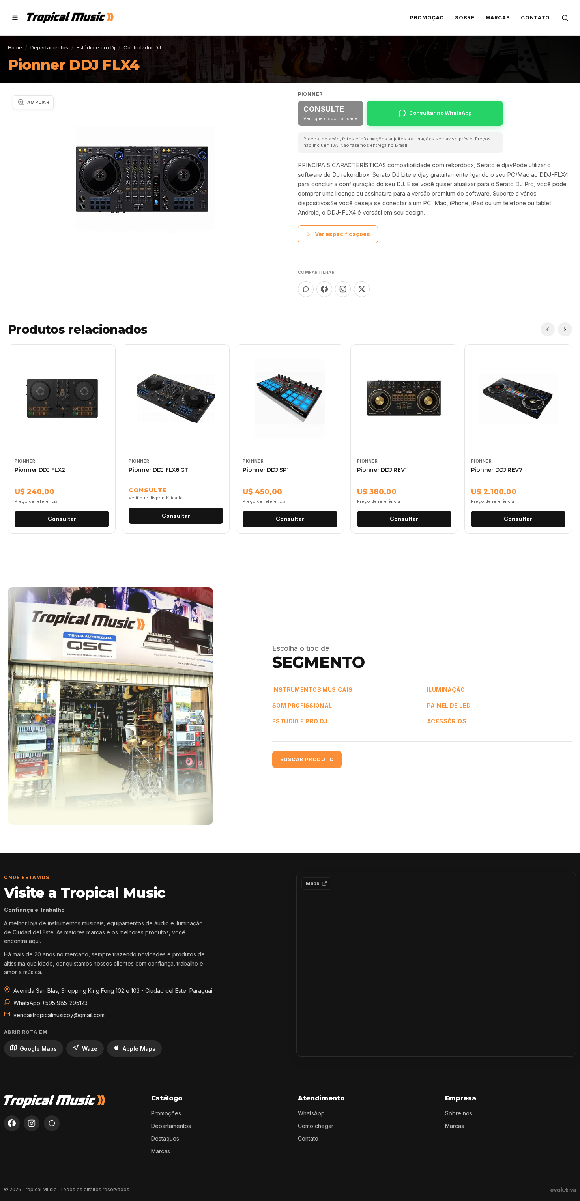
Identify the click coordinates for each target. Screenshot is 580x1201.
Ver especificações (342, 234)
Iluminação (446, 689)
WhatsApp (311, 1113)
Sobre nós (458, 1113)
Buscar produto (307, 759)
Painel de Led (449, 705)
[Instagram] (31, 1123)
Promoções (166, 1113)
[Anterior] (548, 329)
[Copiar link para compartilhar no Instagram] (343, 289)
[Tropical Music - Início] (70, 17)
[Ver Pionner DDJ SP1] (289, 439)
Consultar (62, 519)
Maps (312, 883)
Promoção (427, 17)
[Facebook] (12, 1123)
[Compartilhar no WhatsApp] (306, 289)
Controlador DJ (142, 47)
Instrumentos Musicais (312, 689)
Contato (535, 17)
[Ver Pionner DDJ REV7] (518, 439)
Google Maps (38, 1048)
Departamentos (49, 47)
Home (15, 47)
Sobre (464, 17)
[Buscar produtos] (565, 18)
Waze (89, 1048)
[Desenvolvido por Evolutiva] (563, 1189)
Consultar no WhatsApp (440, 113)
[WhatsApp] (52, 1123)
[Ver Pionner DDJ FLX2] (61, 439)
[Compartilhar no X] (362, 289)
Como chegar (315, 1126)
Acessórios (446, 721)
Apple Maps (139, 1048)
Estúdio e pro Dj (96, 47)
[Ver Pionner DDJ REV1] (404, 439)
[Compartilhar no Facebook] (324, 289)
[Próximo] (565, 329)
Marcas (498, 17)
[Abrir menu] (15, 18)
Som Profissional (302, 705)
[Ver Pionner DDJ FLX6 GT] (175, 439)
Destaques (165, 1138)
